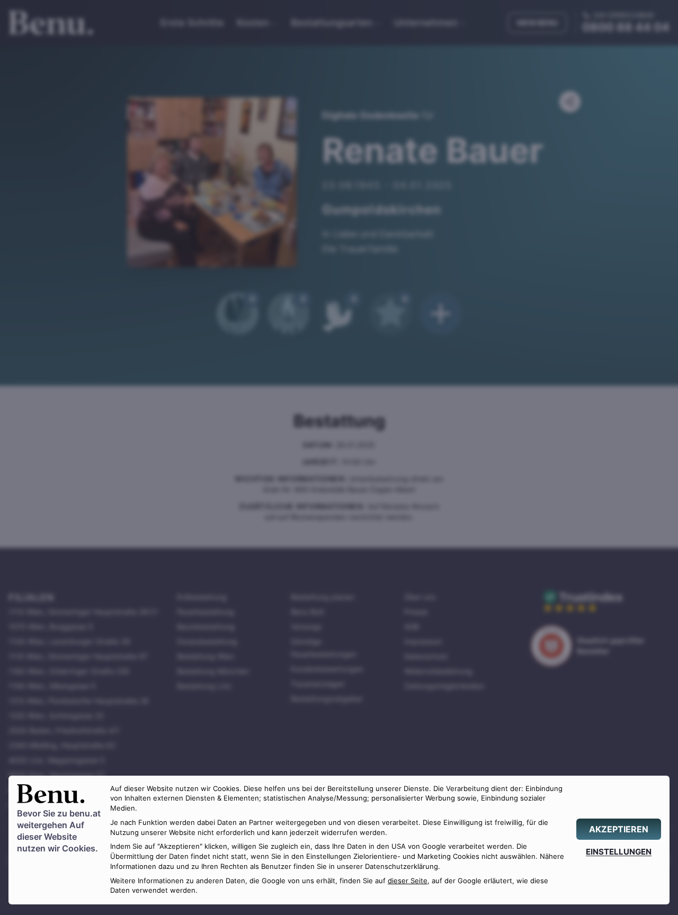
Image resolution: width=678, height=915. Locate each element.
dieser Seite (407, 881)
